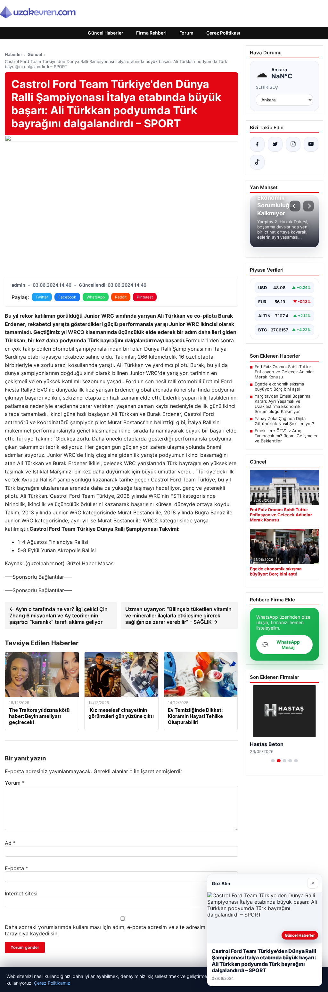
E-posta (16, 868)
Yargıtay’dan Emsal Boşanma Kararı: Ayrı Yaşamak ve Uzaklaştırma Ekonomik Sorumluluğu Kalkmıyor (282, 403)
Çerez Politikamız (52, 983)
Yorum (15, 783)
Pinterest (145, 297)
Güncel (35, 54)
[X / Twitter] (275, 144)
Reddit (121, 297)
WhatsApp (95, 297)
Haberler (13, 54)
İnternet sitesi (21, 893)
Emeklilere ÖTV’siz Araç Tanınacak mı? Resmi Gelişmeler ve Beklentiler (286, 435)
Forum (186, 33)
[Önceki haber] (295, 206)
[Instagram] (293, 144)
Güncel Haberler (105, 33)
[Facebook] (257, 144)
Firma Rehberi (151, 33)
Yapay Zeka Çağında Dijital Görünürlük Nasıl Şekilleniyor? (284, 421)
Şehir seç (267, 87)
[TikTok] (257, 162)
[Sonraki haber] (308, 206)
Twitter (42, 297)
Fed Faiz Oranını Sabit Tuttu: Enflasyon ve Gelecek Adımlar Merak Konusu (284, 371)
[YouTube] (311, 144)
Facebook (67, 297)
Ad (10, 843)
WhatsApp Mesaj (281, 644)
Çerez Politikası (223, 33)
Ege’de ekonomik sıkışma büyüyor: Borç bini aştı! (279, 386)
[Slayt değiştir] (273, 760)
